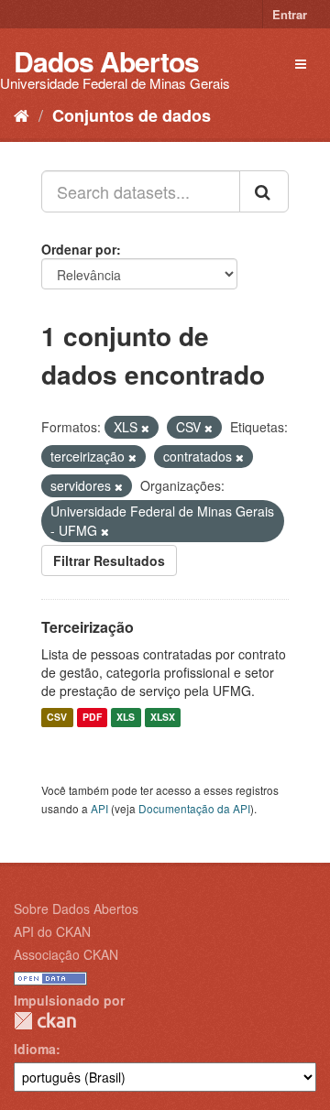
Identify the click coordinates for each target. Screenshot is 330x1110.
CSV (57, 717)
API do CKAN (52, 931)
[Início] (21, 114)
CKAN (45, 1020)
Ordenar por (78, 249)
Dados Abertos (106, 61)
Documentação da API (194, 808)
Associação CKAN (66, 954)
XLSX (162, 717)
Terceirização (87, 626)
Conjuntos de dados (131, 115)
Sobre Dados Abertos (76, 908)
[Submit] (264, 191)
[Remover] (145, 427)
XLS (125, 717)
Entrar (289, 14)
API (99, 808)
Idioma (35, 1048)
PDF (92, 717)
